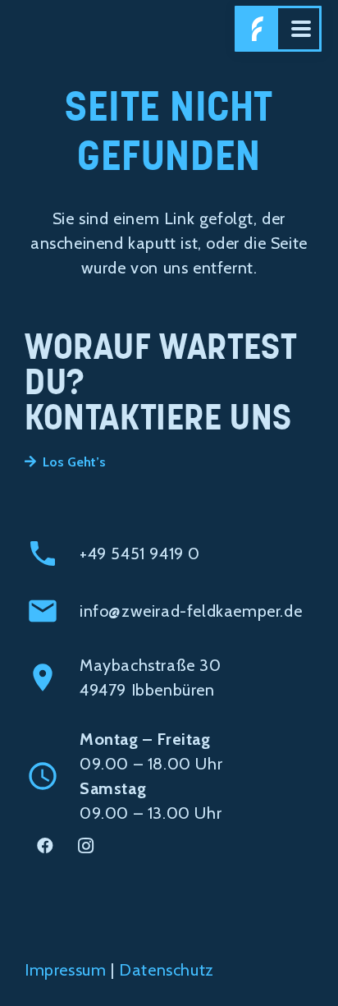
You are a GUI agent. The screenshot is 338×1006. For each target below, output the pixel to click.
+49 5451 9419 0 (140, 553)
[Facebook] (45, 845)
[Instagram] (86, 845)
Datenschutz (166, 970)
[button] (301, 29)
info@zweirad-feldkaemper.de (191, 611)
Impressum (65, 970)
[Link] (257, 28)
